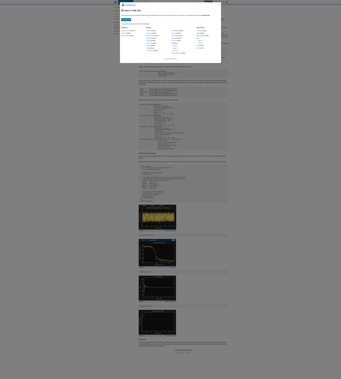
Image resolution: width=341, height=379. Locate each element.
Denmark (148, 33)
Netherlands (174, 30)
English (175, 48)
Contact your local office (170, 59)
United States (125, 35)
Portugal (173, 38)
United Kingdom (175, 53)
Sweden (173, 40)
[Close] (219, 5)
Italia (147, 48)
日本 (198, 45)
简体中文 (200, 40)
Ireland (148, 45)
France (148, 43)
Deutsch (175, 45)
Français (175, 50)
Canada (123, 33)
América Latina (125, 30)
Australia (199, 30)
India (198, 33)
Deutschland (149, 35)
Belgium (148, 30)
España (148, 38)
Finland (148, 40)
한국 (198, 48)
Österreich (174, 35)
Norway (173, 33)
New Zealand (200, 35)
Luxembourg (149, 50)
